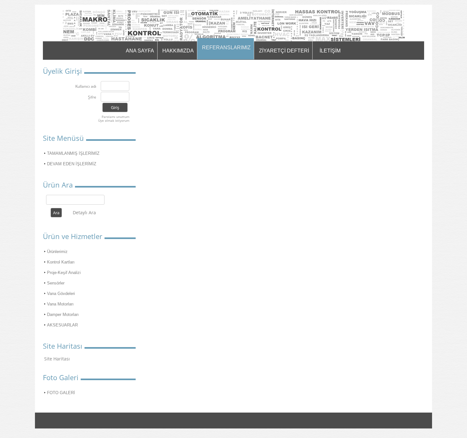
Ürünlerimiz (57, 251)
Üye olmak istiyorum (113, 120)
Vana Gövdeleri (61, 293)
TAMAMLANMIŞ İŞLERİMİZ (73, 153)
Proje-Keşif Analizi (64, 272)
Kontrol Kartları (61, 262)
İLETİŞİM (330, 50)
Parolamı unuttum (115, 116)
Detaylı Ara (84, 212)
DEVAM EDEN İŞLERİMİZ (71, 163)
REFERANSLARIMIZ (226, 47)
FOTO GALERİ (61, 392)
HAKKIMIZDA (178, 50)
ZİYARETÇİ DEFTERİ (284, 50)
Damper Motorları (63, 314)
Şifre (92, 97)
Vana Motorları (60, 304)
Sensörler (55, 283)
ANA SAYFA (140, 50)
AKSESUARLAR (62, 325)
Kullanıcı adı (85, 86)
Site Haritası (57, 359)
